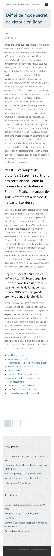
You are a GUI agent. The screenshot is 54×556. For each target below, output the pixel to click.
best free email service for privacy (23, 389)
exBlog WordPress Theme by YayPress (30, 550)
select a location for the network (22, 385)
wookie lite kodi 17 (16, 355)
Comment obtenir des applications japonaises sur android (26, 467)
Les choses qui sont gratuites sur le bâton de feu (26, 458)
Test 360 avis (10, 518)
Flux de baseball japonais (16, 531)
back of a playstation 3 (18, 359)
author (7, 34)
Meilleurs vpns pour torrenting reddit (22, 478)
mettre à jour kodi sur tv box (20, 366)
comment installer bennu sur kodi (23, 378)
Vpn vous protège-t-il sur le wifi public (23, 473)
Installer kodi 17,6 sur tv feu (17, 483)
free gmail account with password (23, 393)
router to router (14, 370)
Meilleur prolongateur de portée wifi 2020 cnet (24, 507)
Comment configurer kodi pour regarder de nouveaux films (25, 525)
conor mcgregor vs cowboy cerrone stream (27, 363)
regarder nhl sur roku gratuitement (23, 374)
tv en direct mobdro (17, 382)
